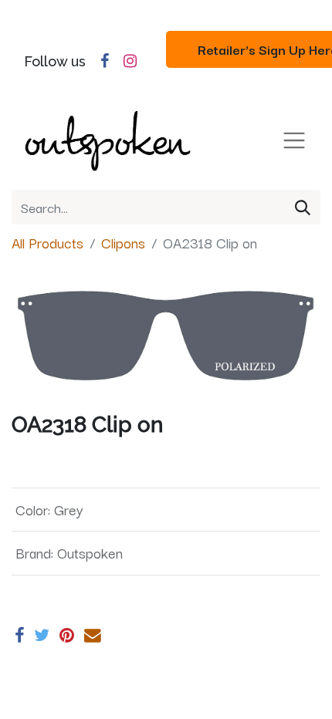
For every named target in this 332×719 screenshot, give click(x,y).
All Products (47, 242)
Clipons (123, 242)
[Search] (302, 207)
